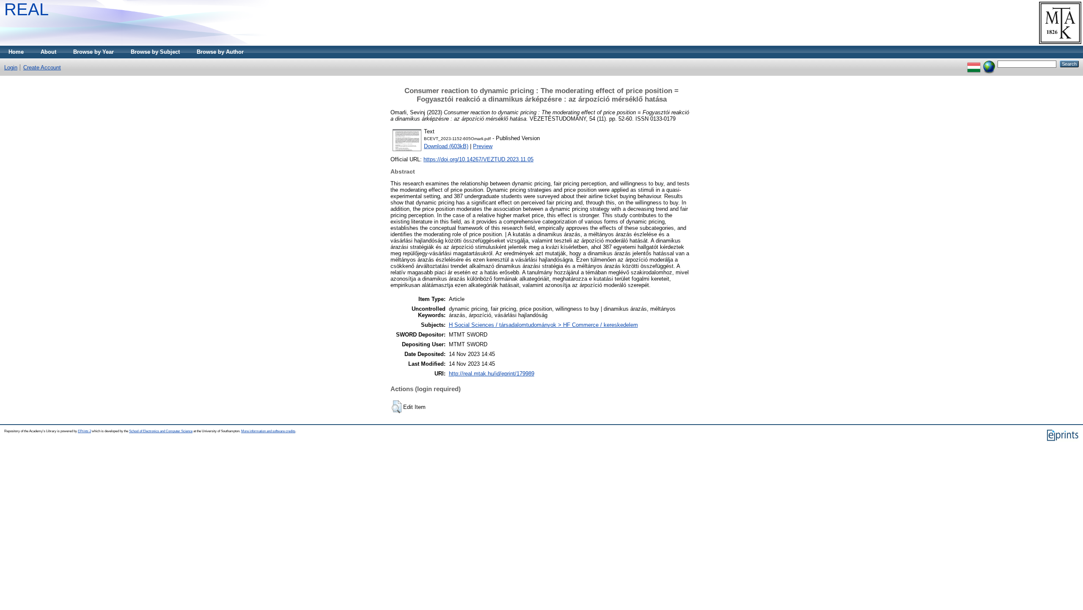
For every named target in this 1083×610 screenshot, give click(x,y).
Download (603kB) (446, 146)
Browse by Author (220, 52)
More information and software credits (268, 431)
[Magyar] (974, 64)
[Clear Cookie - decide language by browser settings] (989, 64)
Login (10, 67)
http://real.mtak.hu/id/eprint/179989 (491, 373)
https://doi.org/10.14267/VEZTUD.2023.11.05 (478, 159)
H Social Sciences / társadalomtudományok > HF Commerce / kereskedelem (543, 325)
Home (16, 52)
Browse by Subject (155, 52)
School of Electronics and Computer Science (160, 431)
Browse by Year (93, 52)
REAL (26, 9)
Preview (482, 146)
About (48, 52)
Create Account (42, 67)
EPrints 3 (84, 431)
